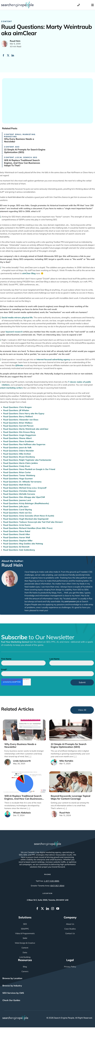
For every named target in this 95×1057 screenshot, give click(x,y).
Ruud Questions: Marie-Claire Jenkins (20, 463)
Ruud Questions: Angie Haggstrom (19, 435)
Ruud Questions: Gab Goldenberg (19, 550)
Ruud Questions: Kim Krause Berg (19, 432)
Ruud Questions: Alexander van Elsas (20, 419)
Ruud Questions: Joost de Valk (17, 447)
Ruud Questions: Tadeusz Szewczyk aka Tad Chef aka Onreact (33, 522)
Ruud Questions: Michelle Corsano (19, 494)
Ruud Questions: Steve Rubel (16, 531)
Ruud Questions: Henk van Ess (17, 512)
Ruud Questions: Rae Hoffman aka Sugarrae (24, 444)
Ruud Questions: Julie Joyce (15, 506)
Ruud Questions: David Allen (16, 534)
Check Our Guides (11, 1000)
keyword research (14, 331)
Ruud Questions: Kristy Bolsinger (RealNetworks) (26, 503)
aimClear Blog (29, 273)
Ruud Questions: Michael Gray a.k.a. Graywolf (24, 488)
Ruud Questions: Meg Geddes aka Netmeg (23, 543)
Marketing (10, 136)
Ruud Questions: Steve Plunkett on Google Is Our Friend (29, 469)
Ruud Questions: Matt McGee (16, 484)
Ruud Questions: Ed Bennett (16, 546)
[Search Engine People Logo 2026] (17, 2)
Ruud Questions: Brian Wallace (17, 422)
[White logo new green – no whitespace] (15, 1016)
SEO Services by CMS (13, 993)
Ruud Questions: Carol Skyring (17, 509)
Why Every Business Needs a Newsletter (19, 140)
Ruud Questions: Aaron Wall (16, 537)
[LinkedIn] (12, 55)
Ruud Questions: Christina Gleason (19, 491)
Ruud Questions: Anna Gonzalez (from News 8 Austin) (28, 515)
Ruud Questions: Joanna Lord (17, 500)
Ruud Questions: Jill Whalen (16, 410)
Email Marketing (25, 134)
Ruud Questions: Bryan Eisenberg (19, 457)
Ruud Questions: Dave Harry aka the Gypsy (23, 413)
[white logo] (47, 842)
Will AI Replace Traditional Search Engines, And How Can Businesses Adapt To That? (22, 163)
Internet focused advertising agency (53, 359)
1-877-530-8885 (51, 881)
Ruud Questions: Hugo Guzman (18, 478)
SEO (17, 147)
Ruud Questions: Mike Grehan (17, 454)
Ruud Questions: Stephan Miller (18, 540)
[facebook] (37, 908)
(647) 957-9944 (57, 885)
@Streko (19, 365)
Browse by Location (12, 978)
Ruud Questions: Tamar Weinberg (19, 475)
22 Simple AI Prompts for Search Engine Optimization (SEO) (24, 151)
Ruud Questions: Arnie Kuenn (16, 525)
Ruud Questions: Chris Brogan (17, 407)
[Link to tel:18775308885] (78, 5)
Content (6, 21)
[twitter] (42, 908)
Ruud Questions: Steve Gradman (18, 441)
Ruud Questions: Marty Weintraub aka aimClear (25, 429)
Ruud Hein (12, 565)
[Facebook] (3, 55)
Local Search (23, 157)
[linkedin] (47, 908)
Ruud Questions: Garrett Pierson (18, 426)
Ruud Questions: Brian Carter (17, 472)
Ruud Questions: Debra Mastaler (18, 450)
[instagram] (52, 908)
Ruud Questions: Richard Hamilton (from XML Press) (27, 528)
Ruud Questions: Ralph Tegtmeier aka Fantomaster (27, 460)
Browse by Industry (12, 985)
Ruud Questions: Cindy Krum (16, 466)
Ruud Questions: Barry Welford (18, 416)
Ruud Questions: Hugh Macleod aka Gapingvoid (25, 519)
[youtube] (57, 908)
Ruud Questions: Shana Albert (17, 438)
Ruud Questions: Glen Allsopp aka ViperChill (24, 497)
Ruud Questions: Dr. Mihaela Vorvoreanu (22, 481)
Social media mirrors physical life (17, 317)
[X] (8, 55)
